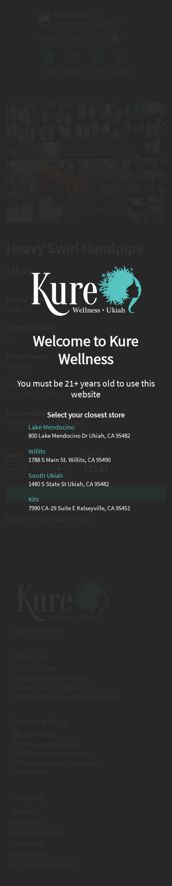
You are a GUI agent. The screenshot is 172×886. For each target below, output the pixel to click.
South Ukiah (45, 475)
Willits (37, 451)
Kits (33, 499)
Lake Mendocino (51, 427)
